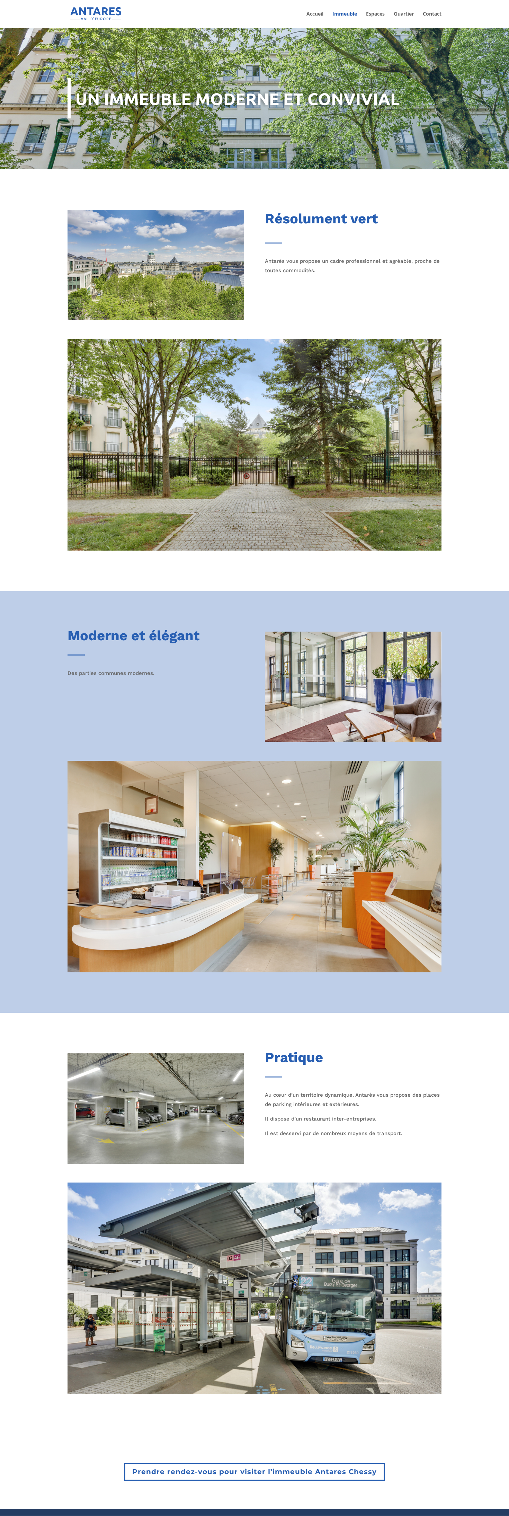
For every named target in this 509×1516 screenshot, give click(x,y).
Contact (432, 14)
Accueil (314, 14)
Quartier (404, 14)
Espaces (375, 14)
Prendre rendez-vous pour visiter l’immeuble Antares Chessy (254, 1472)
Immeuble (344, 14)
